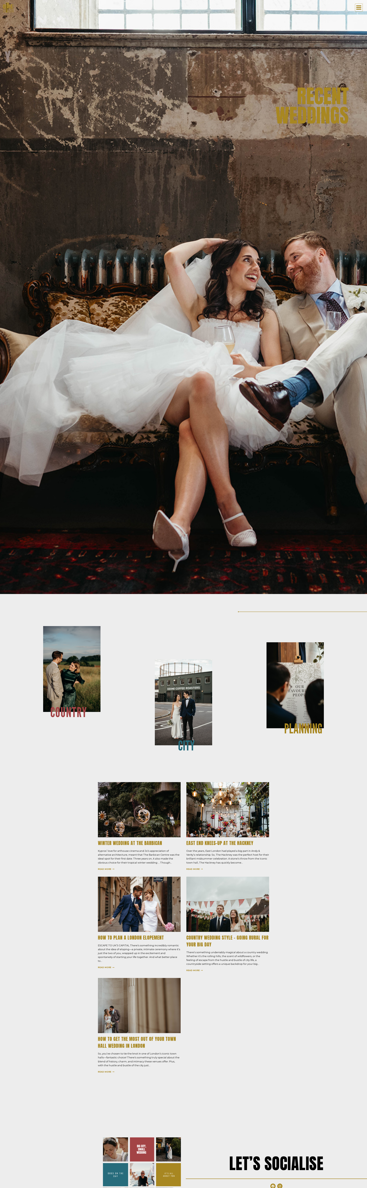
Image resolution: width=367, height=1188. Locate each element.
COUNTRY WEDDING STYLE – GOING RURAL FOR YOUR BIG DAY (227, 941)
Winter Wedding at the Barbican (130, 843)
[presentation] (139, 809)
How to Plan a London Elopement (131, 937)
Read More (106, 869)
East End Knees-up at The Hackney (219, 843)
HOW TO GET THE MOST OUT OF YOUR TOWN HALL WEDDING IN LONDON (137, 1042)
